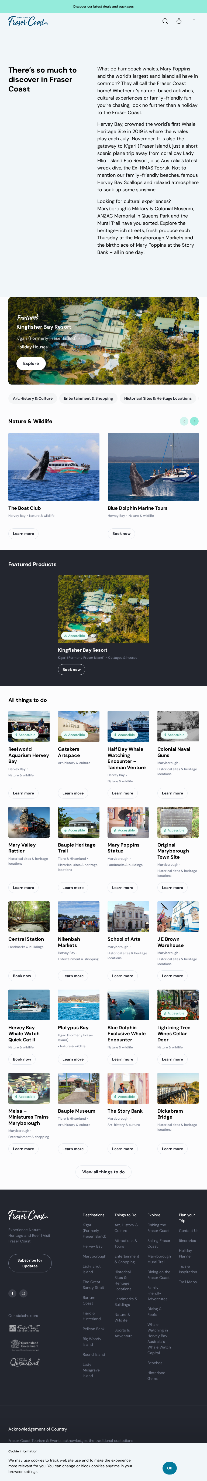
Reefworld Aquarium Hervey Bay (28, 755)
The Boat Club (24, 508)
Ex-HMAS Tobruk (151, 168)
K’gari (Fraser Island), (147, 146)
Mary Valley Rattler (22, 848)
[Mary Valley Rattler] (29, 822)
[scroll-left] (184, 421)
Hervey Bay (109, 124)
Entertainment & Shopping (88, 398)
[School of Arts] (128, 916)
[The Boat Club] (53, 467)
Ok (169, 1468)
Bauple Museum (76, 1111)
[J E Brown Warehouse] (178, 916)
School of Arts (124, 939)
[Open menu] (193, 21)
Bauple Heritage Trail (76, 848)
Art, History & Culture (33, 398)
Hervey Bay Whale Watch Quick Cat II (24, 1033)
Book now (121, 533)
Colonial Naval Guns (173, 752)
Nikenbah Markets (69, 942)
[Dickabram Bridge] (178, 1088)
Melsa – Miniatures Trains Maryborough (28, 1117)
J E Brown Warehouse (170, 942)
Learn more (23, 533)
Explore (31, 363)
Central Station (26, 939)
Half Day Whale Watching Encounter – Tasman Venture (127, 758)
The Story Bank (125, 1111)
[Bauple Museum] (78, 1088)
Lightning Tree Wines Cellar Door (174, 1033)
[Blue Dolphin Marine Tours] (153, 467)
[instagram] (23, 1293)
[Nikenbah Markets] (78, 916)
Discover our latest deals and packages (103, 6)
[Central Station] (29, 916)
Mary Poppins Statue (124, 848)
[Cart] (179, 21)
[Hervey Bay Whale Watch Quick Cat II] (29, 1005)
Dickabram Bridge (170, 1114)
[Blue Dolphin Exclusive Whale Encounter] (128, 1005)
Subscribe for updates (30, 1263)
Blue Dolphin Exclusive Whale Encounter (127, 1033)
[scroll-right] (194, 421)
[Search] (165, 21)
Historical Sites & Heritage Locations (158, 398)
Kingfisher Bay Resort (43, 326)
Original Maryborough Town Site (173, 851)
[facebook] (12, 1293)
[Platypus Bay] (78, 1005)
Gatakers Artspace (69, 752)
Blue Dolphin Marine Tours (138, 508)
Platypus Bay (73, 1027)
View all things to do (103, 1172)
